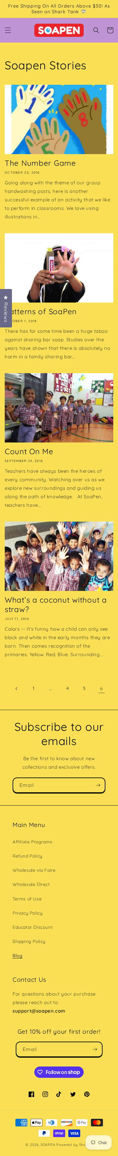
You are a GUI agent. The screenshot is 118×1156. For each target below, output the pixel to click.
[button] (8, 30)
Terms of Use (27, 899)
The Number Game (40, 163)
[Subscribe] (98, 785)
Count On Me (29, 451)
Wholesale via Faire (34, 870)
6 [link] (101, 688)
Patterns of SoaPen (41, 311)
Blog (17, 955)
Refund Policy (27, 856)
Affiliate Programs (33, 842)
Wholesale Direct (31, 884)
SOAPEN (48, 1144)
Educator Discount (33, 927)
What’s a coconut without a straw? (56, 604)
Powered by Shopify (74, 1144)
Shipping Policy (29, 941)
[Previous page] (17, 689)
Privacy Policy (27, 913)
